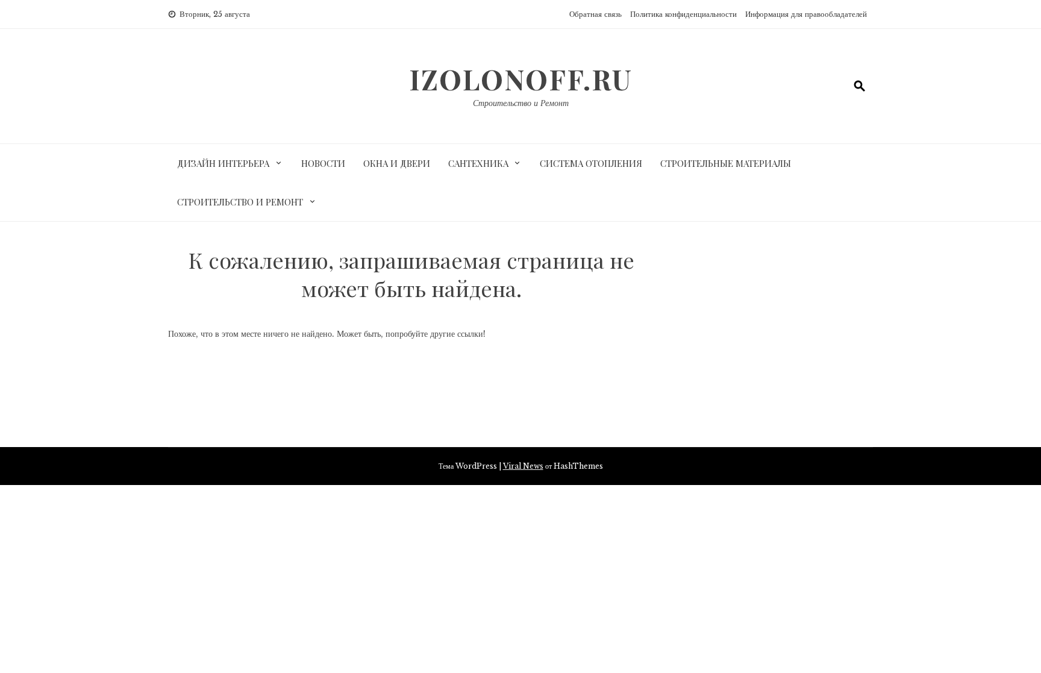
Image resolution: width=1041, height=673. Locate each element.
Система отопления (591, 163)
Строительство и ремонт (240, 202)
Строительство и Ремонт (521, 103)
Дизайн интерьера (223, 163)
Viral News (523, 466)
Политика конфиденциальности (683, 14)
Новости (323, 163)
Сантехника (478, 163)
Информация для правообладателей (806, 14)
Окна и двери (396, 163)
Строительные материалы (725, 163)
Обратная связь (595, 14)
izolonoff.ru (521, 79)
